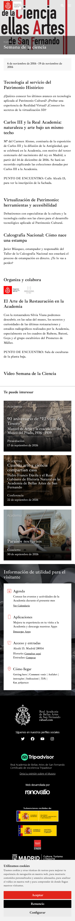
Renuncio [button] (37, 904)
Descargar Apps (22, 631)
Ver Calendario (21, 605)
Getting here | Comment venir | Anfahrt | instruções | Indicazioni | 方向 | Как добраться (36, 678)
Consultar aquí (32, 653)
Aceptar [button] (37, 895)
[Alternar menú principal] (69, 5)
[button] (62, 6)
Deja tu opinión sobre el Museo (38, 773)
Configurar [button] (38, 912)
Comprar (31, 657)
